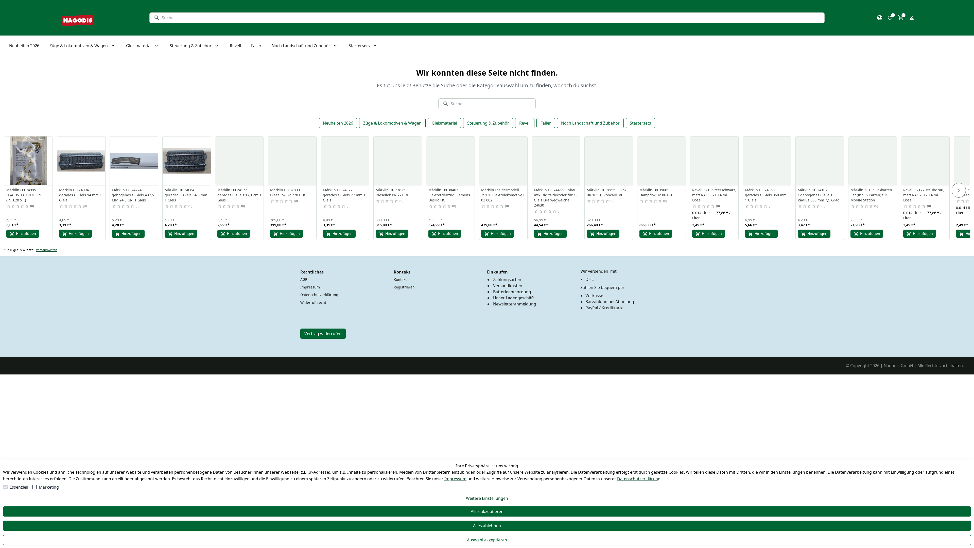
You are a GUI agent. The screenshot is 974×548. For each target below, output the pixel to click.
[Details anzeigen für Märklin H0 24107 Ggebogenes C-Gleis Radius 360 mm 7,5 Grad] (820, 160)
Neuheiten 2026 (338, 123)
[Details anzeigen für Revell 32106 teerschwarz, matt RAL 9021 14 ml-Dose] (714, 160)
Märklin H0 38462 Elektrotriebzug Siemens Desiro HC (449, 194)
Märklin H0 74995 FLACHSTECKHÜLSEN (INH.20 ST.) (23, 194)
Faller (546, 123)
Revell (524, 123)
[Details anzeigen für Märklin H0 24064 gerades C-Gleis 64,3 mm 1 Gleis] (187, 160)
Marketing (49, 487)
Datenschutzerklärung (638, 479)
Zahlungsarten (507, 279)
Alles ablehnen (487, 525)
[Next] (959, 190)
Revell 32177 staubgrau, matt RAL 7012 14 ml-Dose (923, 194)
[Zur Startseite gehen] (77, 17)
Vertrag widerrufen (323, 333)
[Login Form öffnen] (912, 18)
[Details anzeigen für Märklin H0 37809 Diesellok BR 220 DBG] (292, 160)
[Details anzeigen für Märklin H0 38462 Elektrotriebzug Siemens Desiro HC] (450, 160)
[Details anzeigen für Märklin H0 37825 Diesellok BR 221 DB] (398, 160)
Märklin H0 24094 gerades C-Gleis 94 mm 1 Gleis (80, 194)
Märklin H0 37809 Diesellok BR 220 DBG (288, 192)
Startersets (640, 123)
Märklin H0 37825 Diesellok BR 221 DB (392, 192)
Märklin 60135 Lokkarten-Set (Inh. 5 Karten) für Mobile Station (871, 194)
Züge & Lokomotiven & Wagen (392, 123)
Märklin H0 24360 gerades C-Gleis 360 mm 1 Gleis (766, 194)
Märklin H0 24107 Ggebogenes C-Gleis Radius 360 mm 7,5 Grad (819, 194)
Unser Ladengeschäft (513, 298)
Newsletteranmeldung (514, 304)
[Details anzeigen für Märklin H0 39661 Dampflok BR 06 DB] (661, 160)
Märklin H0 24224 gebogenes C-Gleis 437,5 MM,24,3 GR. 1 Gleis (133, 194)
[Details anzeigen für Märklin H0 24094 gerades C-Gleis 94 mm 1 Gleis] (81, 160)
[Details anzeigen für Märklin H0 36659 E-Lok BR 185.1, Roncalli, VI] (609, 160)
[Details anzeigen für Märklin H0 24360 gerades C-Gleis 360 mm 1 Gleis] (767, 160)
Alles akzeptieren (487, 511)
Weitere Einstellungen (487, 498)
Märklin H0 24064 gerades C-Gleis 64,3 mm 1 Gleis (186, 194)
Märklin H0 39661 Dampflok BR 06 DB (655, 192)
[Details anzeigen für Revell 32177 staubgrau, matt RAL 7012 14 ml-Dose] (925, 160)
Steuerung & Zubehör (488, 123)
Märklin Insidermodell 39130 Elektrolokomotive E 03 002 (503, 194)
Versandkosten (46, 250)
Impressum (455, 479)
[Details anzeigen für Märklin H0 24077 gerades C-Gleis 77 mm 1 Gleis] (345, 160)
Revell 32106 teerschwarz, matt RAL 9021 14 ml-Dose (714, 194)
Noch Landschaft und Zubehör (590, 123)
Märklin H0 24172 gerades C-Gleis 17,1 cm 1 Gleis (239, 194)
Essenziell (19, 487)
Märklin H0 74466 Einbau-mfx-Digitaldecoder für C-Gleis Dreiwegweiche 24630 (556, 197)
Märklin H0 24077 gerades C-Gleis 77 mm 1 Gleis (344, 194)
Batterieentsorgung (512, 292)
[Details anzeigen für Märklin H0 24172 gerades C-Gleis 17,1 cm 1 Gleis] (239, 160)
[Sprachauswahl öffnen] (880, 18)
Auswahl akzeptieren (487, 540)
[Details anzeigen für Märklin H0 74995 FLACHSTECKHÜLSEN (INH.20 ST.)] (28, 160)
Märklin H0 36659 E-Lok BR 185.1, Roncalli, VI (606, 192)
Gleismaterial (444, 123)
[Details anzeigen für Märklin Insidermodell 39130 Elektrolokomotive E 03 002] (503, 160)
